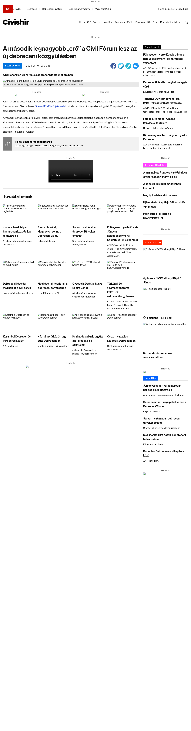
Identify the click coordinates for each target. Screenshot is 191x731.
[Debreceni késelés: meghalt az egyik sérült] (19, 270)
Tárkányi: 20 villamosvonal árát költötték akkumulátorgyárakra (120, 290)
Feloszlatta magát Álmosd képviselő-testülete (159, 121)
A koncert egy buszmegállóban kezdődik (162, 186)
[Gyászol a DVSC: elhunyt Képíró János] (88, 270)
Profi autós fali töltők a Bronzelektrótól (157, 216)
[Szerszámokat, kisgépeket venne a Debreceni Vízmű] (54, 213)
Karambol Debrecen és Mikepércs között (17, 338)
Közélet (130, 22)
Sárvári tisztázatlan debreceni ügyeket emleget (84, 231)
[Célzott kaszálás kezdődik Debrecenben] (123, 323)
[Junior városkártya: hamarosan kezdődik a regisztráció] (19, 213)
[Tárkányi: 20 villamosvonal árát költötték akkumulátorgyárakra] (123, 270)
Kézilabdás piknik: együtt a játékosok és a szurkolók (87, 340)
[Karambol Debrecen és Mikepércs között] (19, 323)
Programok (141, 22)
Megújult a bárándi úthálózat (160, 195)
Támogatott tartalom (166, 25)
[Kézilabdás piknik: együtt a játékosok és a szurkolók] (88, 323)
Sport (155, 22)
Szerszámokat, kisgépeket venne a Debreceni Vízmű (49, 231)
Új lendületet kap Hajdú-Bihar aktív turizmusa (164, 204)
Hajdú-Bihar (106, 25)
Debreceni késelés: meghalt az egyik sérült (17, 285)
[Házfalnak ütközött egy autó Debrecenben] (54, 323)
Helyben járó (84, 25)
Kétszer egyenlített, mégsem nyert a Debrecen (165, 137)
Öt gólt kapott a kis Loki (157, 318)
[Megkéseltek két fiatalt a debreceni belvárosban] (54, 270)
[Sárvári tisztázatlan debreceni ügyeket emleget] (88, 213)
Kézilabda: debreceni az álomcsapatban (157, 355)
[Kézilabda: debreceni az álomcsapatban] (165, 335)
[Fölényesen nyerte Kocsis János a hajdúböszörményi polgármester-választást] (123, 213)
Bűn (150, 22)
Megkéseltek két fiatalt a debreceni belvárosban (52, 285)
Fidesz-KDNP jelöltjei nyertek (51, 106)
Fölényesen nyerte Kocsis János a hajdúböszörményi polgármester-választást (122, 233)
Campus (97, 22)
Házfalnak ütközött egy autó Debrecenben (52, 338)
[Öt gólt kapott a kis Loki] (165, 300)
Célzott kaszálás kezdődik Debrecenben (121, 338)
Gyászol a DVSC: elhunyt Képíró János (87, 285)
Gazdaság (120, 22)
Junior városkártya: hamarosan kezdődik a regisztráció (17, 231)
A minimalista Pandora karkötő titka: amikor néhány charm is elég (165, 174)
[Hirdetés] (37, 95)
